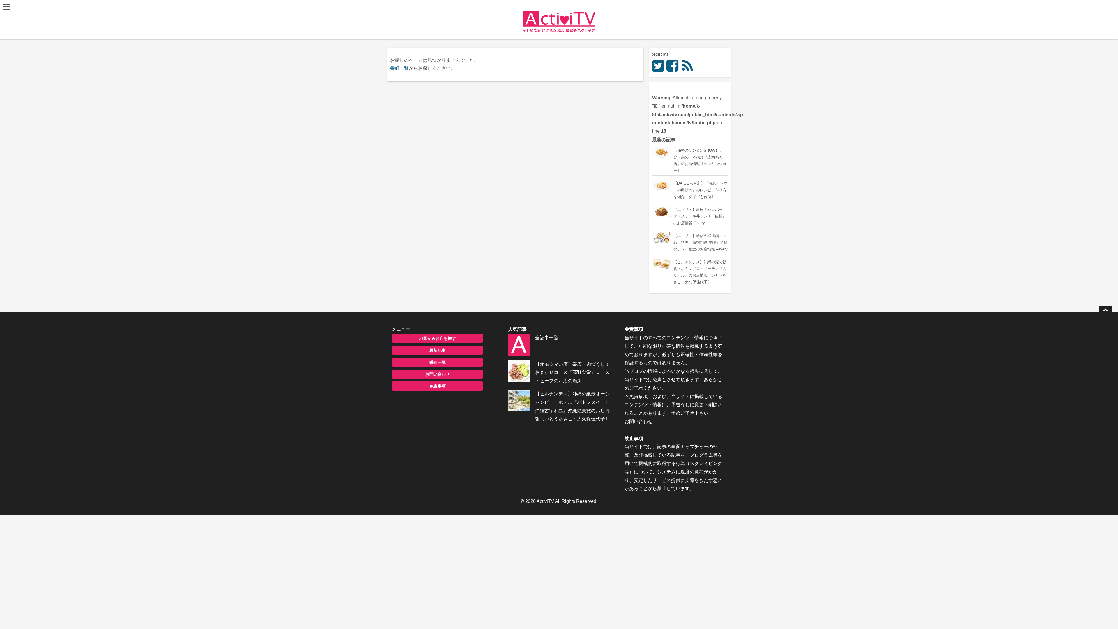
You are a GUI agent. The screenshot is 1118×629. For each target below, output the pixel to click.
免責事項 (437, 386)
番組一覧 (399, 68)
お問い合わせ (437, 374)
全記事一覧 (546, 337)
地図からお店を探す (437, 338)
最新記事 (437, 350)
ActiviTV (545, 501)
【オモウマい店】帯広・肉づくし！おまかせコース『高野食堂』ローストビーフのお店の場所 (572, 373)
